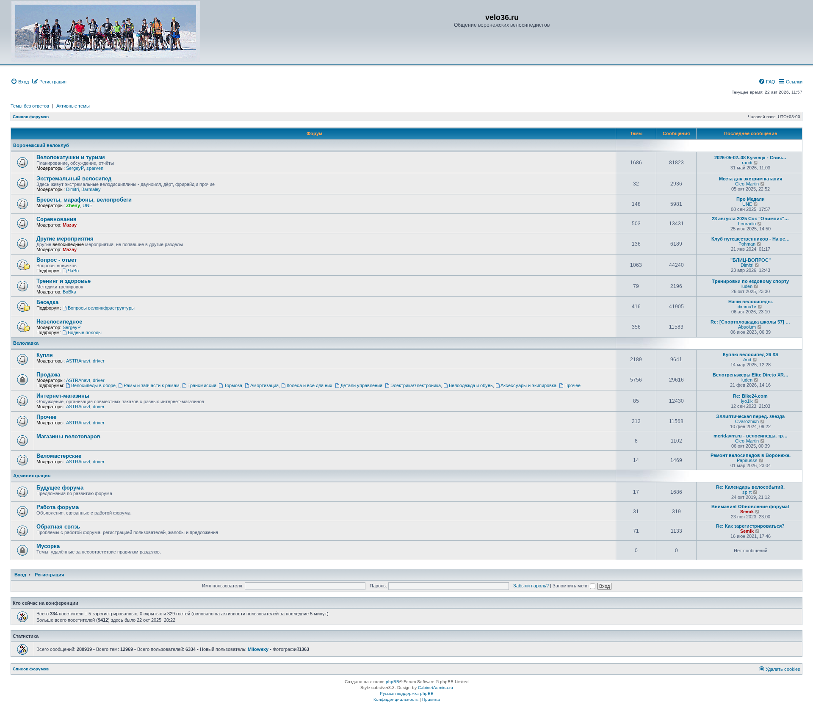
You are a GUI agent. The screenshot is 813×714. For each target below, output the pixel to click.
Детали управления (361, 385)
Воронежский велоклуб (41, 145)
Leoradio (747, 223)
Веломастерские (58, 456)
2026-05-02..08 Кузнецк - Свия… (750, 157)
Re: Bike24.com (750, 396)
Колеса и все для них (309, 385)
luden (746, 286)
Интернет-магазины (62, 396)
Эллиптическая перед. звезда (750, 416)
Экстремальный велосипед (73, 178)
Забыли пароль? (531, 585)
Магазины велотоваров (68, 436)
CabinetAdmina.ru (435, 687)
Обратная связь (58, 526)
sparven (94, 168)
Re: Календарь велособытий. (750, 487)
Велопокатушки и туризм (70, 157)
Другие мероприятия (65, 238)
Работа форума (57, 507)
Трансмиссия (202, 385)
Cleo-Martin (747, 183)
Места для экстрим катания (750, 178)
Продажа (48, 374)
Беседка (47, 302)
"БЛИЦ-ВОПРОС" (750, 260)
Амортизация (264, 385)
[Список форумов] (106, 31)
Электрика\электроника (415, 385)
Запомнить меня (571, 585)
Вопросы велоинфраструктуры (101, 307)
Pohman (746, 243)
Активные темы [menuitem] (73, 105)
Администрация (31, 475)
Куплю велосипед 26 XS (750, 354)
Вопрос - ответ (56, 260)
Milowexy (258, 649)
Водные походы (85, 332)
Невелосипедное (59, 321)
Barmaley (91, 189)
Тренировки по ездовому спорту (750, 281)
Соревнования (56, 219)
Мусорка (48, 546)
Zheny (73, 205)
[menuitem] (20, 82)
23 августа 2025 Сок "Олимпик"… (750, 218)
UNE (87, 205)
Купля (44, 355)
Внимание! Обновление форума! (750, 506)
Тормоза (233, 385)
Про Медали (750, 199)
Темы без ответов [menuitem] (30, 105)
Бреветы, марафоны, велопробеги (84, 199)
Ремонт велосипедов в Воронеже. (751, 455)
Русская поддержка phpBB (407, 693)
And (747, 359)
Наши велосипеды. (750, 301)
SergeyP (75, 168)
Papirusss (747, 460)
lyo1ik (747, 401)
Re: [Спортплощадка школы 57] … (750, 321)
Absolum (747, 326)
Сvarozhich (747, 421)
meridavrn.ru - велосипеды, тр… (750, 435)
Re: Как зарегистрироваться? (750, 526)
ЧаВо (73, 270)
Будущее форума (59, 487)
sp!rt (747, 492)
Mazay (70, 224)
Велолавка (26, 343)
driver (99, 360)
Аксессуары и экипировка (528, 385)
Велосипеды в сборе (93, 385)
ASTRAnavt (78, 360)
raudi (747, 162)
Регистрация (49, 574)
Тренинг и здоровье (63, 281)
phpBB (392, 681)
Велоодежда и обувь (471, 385)
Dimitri (72, 189)
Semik (747, 511)
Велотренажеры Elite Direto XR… (750, 374)
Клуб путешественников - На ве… (750, 238)
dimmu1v (747, 306)
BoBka (69, 291)
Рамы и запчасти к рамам (152, 385)
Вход (20, 574)
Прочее (572, 385)
